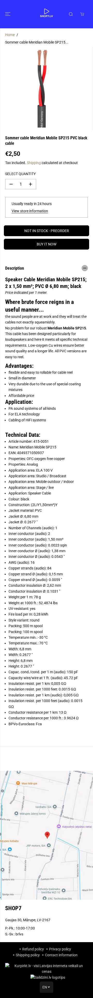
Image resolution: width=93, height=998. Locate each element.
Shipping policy (28, 955)
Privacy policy (60, 949)
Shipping (34, 163)
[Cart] (82, 14)
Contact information (61, 955)
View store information (30, 211)
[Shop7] (46, 14)
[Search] (70, 14)
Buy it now (46, 244)
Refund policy (33, 949)
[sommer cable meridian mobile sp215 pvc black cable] (41, 88)
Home (10, 35)
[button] (8, 14)
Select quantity (20, 174)
